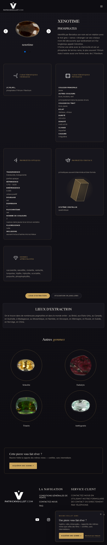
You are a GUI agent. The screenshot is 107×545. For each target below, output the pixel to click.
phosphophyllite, (23, 276)
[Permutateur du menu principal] (101, 6)
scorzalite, (36, 273)
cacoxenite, (11, 270)
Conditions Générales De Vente (53, 497)
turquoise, (11, 273)
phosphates (67, 28)
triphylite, (27, 273)
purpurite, (11, 276)
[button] (6, 31)
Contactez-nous (48, 502)
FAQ (41, 506)
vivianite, (30, 270)
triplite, (19, 273)
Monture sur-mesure (92, 536)
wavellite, (21, 270)
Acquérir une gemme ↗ (23, 465)
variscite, (39, 270)
